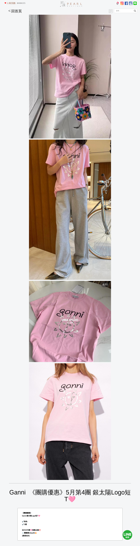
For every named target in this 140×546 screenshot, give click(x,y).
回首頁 (15, 11)
